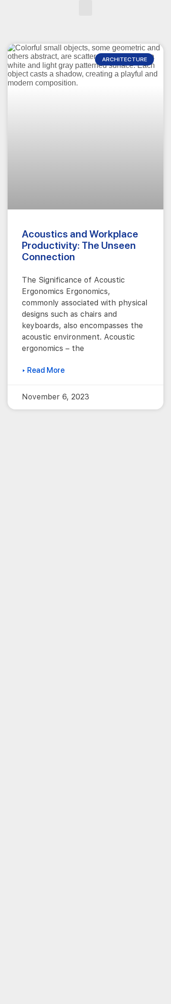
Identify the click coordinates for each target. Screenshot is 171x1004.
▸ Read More (43, 370)
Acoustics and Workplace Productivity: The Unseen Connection (80, 245)
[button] (85, 8)
